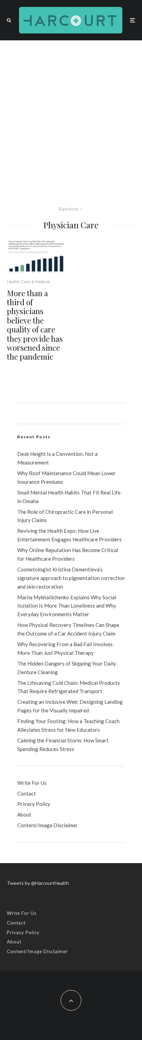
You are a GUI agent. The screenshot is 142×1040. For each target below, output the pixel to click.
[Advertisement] (71, 115)
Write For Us (32, 783)
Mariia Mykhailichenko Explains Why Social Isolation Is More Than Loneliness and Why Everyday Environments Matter (66, 606)
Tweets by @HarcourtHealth (38, 883)
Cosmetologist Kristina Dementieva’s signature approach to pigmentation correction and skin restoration (71, 578)
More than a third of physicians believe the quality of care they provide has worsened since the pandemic (35, 325)
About (24, 814)
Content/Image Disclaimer (47, 825)
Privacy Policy (33, 804)
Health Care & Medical (28, 281)
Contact (26, 793)
